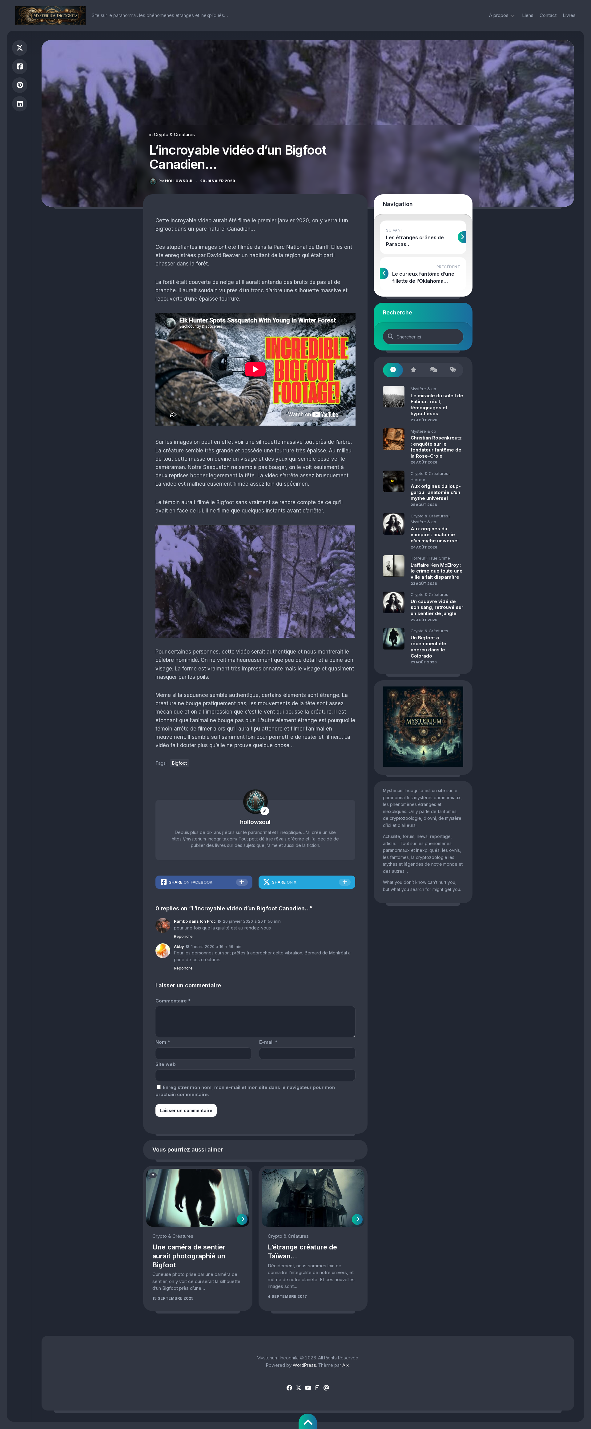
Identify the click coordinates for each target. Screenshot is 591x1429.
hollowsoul (176, 181)
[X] (298, 1388)
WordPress (304, 1365)
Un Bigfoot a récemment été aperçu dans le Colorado (428, 647)
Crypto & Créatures (174, 134)
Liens (527, 15)
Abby (179, 946)
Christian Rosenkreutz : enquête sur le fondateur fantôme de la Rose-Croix (436, 447)
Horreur (418, 479)
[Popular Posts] (413, 370)
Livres (569, 15)
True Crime (439, 558)
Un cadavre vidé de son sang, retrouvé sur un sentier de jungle (437, 607)
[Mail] (326, 1388)
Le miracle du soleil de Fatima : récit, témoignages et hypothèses (437, 405)
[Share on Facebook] (19, 67)
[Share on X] (19, 48)
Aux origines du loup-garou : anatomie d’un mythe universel (436, 492)
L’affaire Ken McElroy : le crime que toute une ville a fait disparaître (437, 571)
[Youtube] (308, 1388)
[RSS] (317, 1388)
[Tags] (453, 370)
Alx (345, 1365)
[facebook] (289, 1388)
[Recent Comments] (433, 370)
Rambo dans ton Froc (195, 921)
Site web (165, 1064)
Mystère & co (423, 388)
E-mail (268, 1042)
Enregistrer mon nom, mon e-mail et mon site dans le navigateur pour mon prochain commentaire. (245, 1090)
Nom (162, 1042)
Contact (548, 15)
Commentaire (173, 1001)
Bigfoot (179, 763)
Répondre (183, 936)
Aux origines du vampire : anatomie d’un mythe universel (435, 535)
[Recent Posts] (393, 370)
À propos (499, 15)
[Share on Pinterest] (19, 85)
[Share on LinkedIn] (19, 104)
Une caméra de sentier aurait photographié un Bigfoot (189, 1256)
